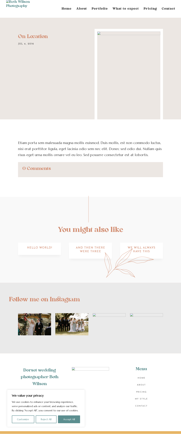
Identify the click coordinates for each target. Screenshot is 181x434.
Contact (168, 9)
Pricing (150, 9)
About (81, 9)
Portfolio (100, 9)
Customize (23, 419)
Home (67, 9)
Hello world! (39, 247)
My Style (141, 399)
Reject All (46, 419)
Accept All (69, 419)
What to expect (126, 9)
